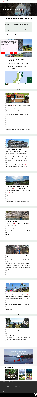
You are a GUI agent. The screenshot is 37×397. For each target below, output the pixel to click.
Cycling (15, 190)
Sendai (10, 105)
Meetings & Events (5, 0)
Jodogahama (15, 223)
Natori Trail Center (14, 106)
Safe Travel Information (9, 0)
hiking (7, 122)
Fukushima (20, 110)
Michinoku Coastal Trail (22, 106)
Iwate (27, 294)
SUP (12, 304)
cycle (13, 188)
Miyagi (13, 105)
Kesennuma (19, 158)
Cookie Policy (7, 44)
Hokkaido (25, 295)
